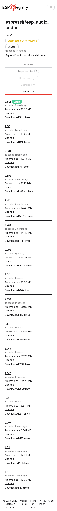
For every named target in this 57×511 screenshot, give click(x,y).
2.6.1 (7, 126)
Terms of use (33, 503)
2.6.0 (8, 151)
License (9, 113)
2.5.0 (8, 175)
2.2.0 (8, 299)
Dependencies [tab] (27, 71)
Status (51, 500)
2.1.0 (7, 323)
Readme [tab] (28, 64)
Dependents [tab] (27, 78)
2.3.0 (8, 249)
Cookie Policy (24, 502)
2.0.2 (8, 373)
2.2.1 (7, 274)
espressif (14, 22)
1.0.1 (7, 447)
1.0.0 (7, 472)
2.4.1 (7, 200)
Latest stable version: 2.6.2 (22, 40)
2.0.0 (8, 422)
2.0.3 (8, 348)
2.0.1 (7, 398)
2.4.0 (8, 225)
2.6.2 (8, 101)
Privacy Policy (42, 502)
